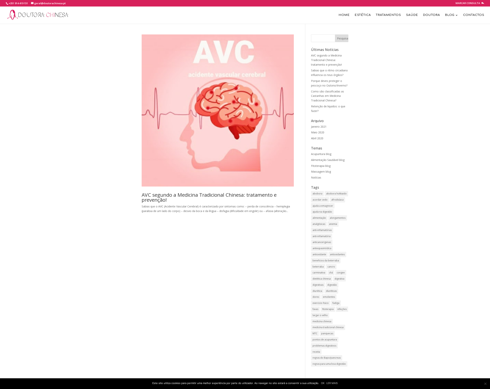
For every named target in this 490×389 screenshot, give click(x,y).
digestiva (339, 278)
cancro (331, 266)
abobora (317, 193)
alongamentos (337, 217)
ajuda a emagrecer (323, 205)
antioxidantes (337, 254)
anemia (333, 224)
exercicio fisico (321, 303)
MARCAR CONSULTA (468, 3)
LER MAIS (332, 383)
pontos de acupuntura (325, 339)
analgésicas (319, 224)
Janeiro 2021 (319, 126)
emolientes (329, 296)
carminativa (319, 272)
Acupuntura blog (321, 154)
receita (316, 351)
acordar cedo (320, 199)
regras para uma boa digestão (329, 363)
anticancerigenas (322, 242)
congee (341, 272)
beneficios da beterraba (326, 260)
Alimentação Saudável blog (328, 160)
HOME (344, 15)
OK (322, 383)
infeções (342, 309)
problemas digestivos (324, 345)
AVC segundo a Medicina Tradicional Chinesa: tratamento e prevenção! (209, 197)
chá (331, 272)
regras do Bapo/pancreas (327, 357)
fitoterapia (328, 309)
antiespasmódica (322, 248)
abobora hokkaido (336, 193)
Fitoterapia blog (321, 166)
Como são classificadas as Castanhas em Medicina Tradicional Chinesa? (327, 96)
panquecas (327, 333)
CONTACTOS (473, 15)
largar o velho (320, 315)
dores (316, 296)
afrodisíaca (337, 199)
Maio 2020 (317, 132)
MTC (315, 333)
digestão (332, 284)
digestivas (318, 284)
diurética (317, 291)
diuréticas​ (331, 291)
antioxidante (319, 254)
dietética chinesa (322, 278)
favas (315, 309)
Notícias (316, 177)
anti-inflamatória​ (322, 236)
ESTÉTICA (363, 15)
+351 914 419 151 (18, 3)
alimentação (319, 217)
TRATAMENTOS (388, 15)
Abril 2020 (317, 138)
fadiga (335, 303)
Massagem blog (321, 171)
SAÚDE (412, 15)
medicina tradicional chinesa (328, 327)
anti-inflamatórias (322, 230)
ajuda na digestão (322, 211)
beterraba (318, 266)
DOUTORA (431, 15)
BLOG (449, 15)
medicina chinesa (322, 321)
